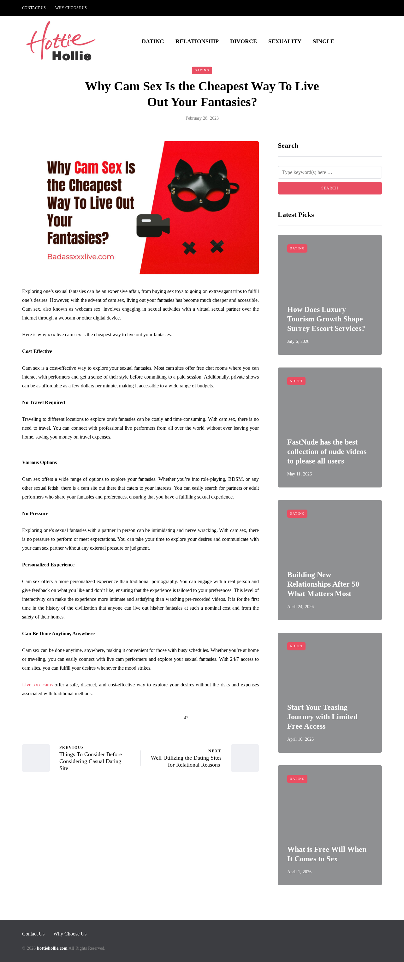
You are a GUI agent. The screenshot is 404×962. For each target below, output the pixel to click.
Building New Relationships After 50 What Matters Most (323, 584)
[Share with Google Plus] (223, 718)
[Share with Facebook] (207, 718)
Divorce (243, 41)
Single (323, 41)
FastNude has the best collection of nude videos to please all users (326, 451)
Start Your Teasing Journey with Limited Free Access (322, 716)
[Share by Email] (255, 718)
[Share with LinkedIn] (231, 718)
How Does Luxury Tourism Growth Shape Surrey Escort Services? (326, 318)
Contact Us (34, 8)
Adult (296, 381)
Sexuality (284, 41)
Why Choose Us (71, 8)
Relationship (197, 41)
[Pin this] (239, 718)
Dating (153, 41)
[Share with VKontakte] (247, 718)
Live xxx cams (37, 684)
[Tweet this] (215, 718)
